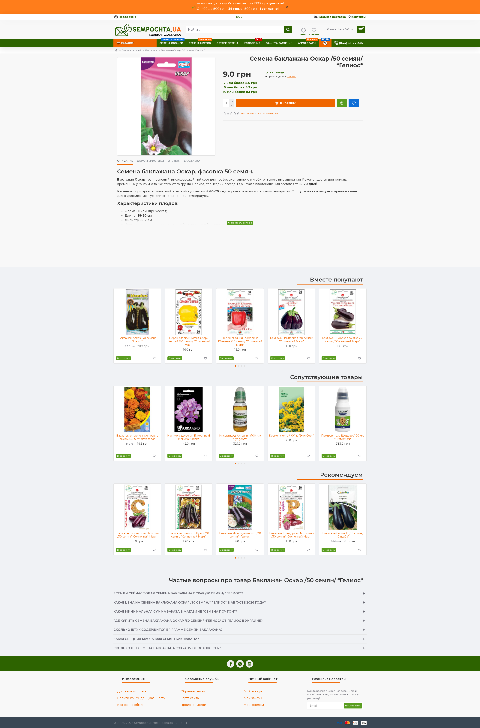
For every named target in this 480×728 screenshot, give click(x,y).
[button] (235, 366)
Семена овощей (131, 50)
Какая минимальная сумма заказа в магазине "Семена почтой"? (175, 611)
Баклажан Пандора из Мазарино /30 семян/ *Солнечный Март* (291, 535)
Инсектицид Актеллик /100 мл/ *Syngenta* (240, 437)
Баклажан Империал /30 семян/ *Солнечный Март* (291, 339)
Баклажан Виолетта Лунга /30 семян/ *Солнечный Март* (188, 535)
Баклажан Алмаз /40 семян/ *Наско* (137, 339)
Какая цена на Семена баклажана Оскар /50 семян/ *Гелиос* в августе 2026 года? (189, 602)
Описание (125, 161)
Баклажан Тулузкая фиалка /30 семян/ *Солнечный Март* (343, 339)
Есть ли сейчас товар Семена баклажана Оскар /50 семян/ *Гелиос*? (178, 593)
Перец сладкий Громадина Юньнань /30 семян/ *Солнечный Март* (240, 341)
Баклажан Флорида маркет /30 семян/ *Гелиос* (240, 535)
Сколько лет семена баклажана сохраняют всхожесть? (167, 648)
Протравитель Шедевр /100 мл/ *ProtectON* (342, 437)
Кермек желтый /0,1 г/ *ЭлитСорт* (291, 435)
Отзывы (174, 161)
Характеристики (150, 161)
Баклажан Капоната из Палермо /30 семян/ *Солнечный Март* (137, 535)
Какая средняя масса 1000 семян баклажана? (156, 639)
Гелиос (291, 76)
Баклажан (151, 50)
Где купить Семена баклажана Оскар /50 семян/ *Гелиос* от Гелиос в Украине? (188, 621)
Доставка (192, 161)
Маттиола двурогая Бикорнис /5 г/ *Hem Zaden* (188, 437)
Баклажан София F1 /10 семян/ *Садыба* (342, 535)
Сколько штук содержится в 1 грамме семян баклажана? (168, 630)
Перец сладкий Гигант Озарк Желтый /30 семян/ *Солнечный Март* (188, 341)
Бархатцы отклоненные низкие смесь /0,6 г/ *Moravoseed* (137, 437)
